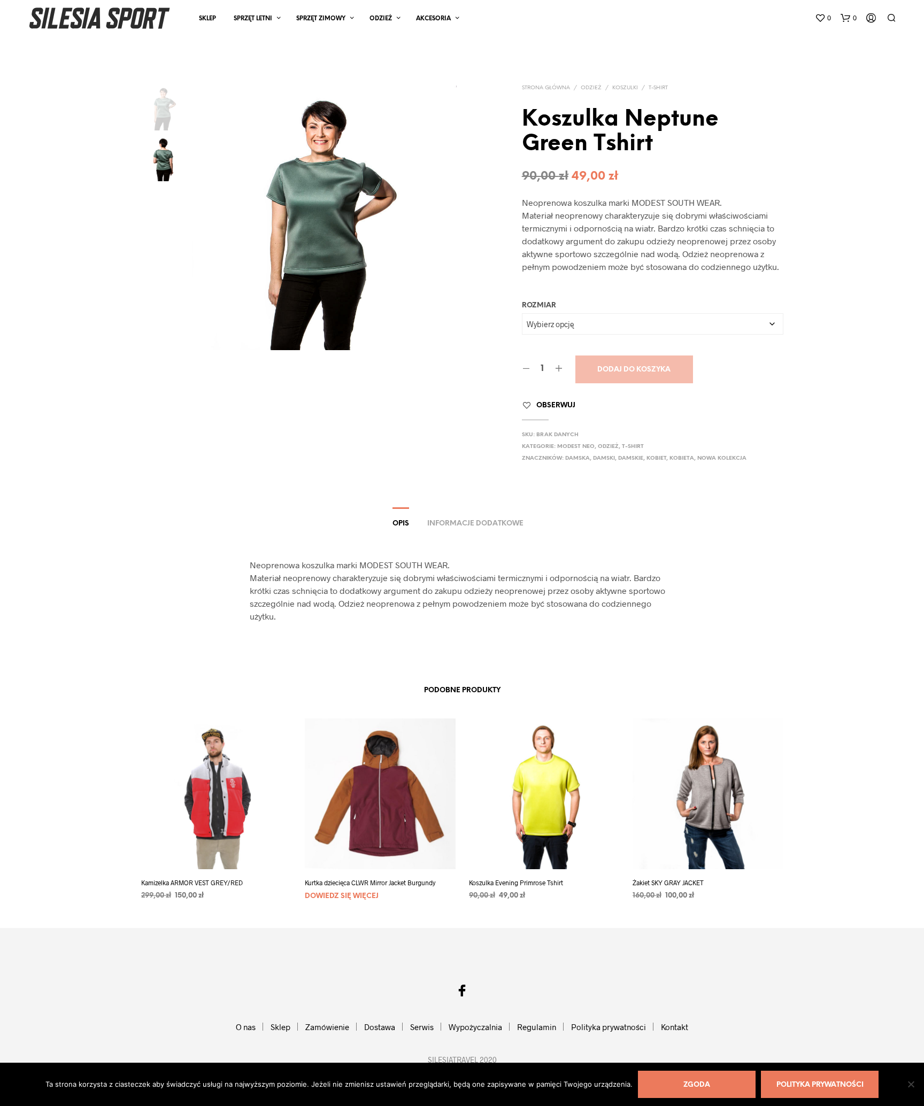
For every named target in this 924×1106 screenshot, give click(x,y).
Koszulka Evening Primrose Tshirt (516, 882)
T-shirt (658, 88)
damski (604, 458)
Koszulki (625, 88)
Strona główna (546, 88)
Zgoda (696, 1084)
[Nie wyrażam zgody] (910, 1084)
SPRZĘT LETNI (253, 19)
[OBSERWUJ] (216, 849)
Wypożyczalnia (475, 1027)
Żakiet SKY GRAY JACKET (668, 882)
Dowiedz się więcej (342, 896)
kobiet (656, 458)
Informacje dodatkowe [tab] (475, 523)
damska (577, 458)
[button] (823, 18)
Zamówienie (327, 1027)
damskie (630, 458)
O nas (246, 1027)
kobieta (681, 458)
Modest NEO (576, 447)
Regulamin (536, 1027)
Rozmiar (539, 305)
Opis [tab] (400, 523)
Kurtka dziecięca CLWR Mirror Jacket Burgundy (370, 882)
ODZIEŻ (380, 19)
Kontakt (674, 1027)
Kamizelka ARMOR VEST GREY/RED (192, 882)
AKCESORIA (433, 19)
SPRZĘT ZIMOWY (320, 19)
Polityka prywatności (608, 1027)
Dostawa (379, 1027)
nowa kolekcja (721, 458)
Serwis (422, 1027)
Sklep (207, 19)
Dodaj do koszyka (634, 369)
